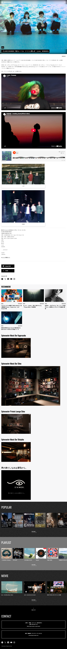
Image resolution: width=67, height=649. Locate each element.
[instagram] (14, 279)
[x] (5, 279)
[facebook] (8, 279)
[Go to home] (6, 2)
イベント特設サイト (6, 257)
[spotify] (2, 279)
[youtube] (11, 279)
